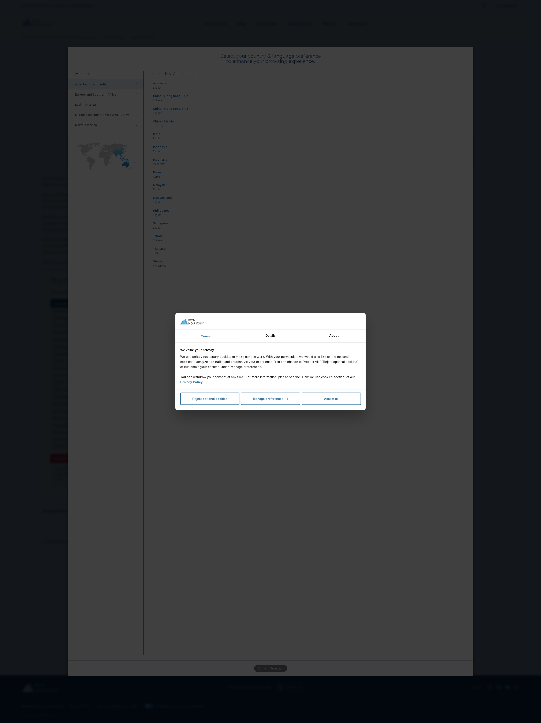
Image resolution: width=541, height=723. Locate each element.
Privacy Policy (191, 382)
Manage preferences (268, 398)
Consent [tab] (207, 336)
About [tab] (334, 335)
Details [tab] (270, 335)
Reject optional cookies (209, 398)
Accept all (331, 398)
